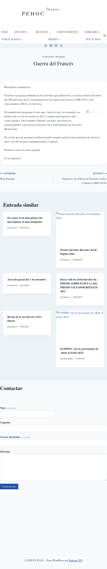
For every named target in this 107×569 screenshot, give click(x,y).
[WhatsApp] (45, 45)
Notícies (60, 56)
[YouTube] (56, 45)
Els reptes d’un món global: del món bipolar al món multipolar (24, 220)
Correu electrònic (15, 437)
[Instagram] (51, 45)
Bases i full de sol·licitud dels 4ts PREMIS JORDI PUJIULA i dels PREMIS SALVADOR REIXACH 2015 (78, 285)
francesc (13, 227)
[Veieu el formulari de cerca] (104, 35)
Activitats (48, 56)
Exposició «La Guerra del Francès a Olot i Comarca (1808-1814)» (84, 178)
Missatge (5, 451)
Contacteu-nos (9, 486)
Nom (8, 408)
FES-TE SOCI (93, 39)
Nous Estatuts (7, 176)
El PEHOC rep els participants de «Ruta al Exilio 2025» (79, 351)
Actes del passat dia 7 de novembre (26, 279)
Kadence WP (75, 560)
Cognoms (5, 422)
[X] (61, 45)
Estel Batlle (68, 358)
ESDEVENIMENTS (67, 32)
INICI (5, 32)
